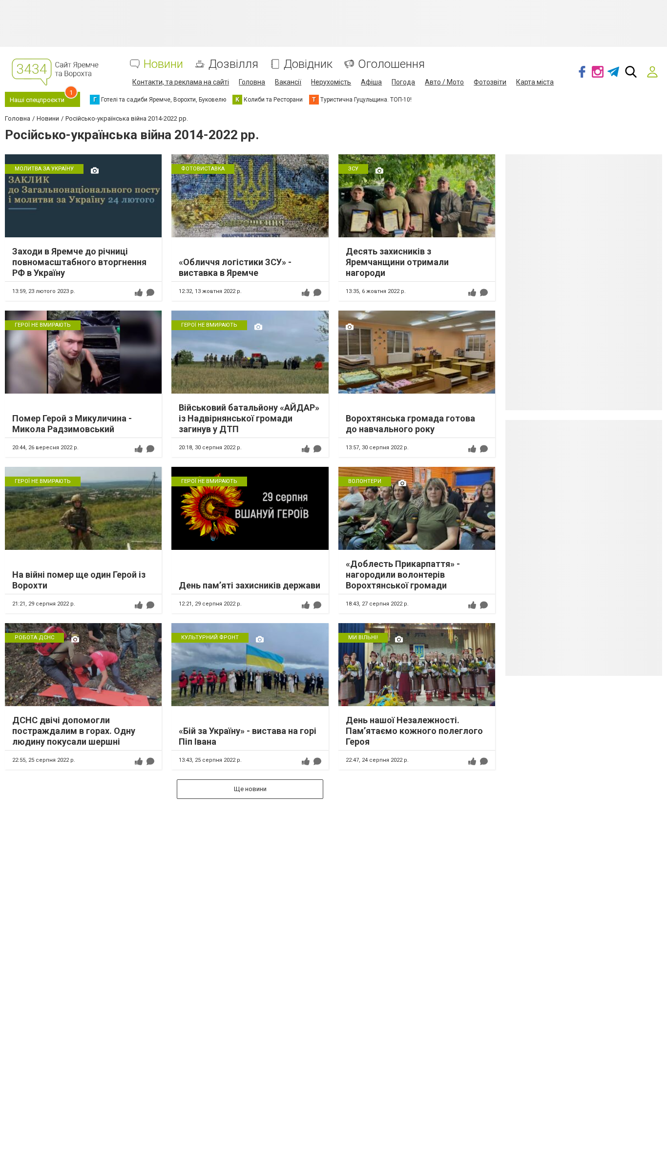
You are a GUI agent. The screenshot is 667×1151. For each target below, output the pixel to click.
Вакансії (288, 82)
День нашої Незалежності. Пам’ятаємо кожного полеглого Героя (414, 730)
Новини (163, 64)
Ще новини (250, 789)
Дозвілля (233, 64)
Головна (252, 82)
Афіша (371, 82)
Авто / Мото (444, 82)
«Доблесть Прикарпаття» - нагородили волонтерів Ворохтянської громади (403, 574)
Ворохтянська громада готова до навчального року (410, 423)
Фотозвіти (490, 82)
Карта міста (535, 82)
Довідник (308, 64)
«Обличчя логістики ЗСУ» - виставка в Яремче (235, 267)
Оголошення (391, 64)
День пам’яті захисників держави (249, 585)
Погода (403, 82)
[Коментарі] (150, 292)
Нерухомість (331, 82)
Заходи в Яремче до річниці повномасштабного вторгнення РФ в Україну (79, 261)
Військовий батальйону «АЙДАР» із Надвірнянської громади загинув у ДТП (249, 418)
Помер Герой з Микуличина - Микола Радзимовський (72, 423)
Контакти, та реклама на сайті (180, 82)
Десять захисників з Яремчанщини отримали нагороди (397, 261)
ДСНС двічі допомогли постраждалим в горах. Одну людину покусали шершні (73, 730)
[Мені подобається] (139, 292)
